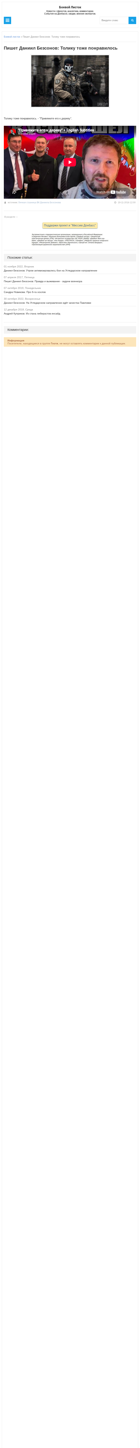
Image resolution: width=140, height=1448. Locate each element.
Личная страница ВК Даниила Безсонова (39, 202)
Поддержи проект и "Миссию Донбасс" (70, 225)
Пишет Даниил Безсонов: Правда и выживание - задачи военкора (43, 281)
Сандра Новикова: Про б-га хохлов (25, 292)
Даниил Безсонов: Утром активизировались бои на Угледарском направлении (50, 270)
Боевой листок (12, 36)
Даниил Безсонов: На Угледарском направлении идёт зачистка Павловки (47, 302)
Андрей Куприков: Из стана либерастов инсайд (32, 313)
